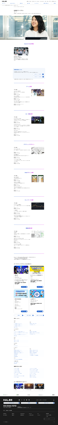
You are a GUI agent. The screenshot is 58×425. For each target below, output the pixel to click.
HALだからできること (12, 3)
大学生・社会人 (37, 1)
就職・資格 (21, 3)
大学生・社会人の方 (22, 413)
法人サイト (30, 413)
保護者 (47, 1)
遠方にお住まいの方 (42, 1)
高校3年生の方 (4, 413)
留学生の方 (13, 413)
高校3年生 (30, 1)
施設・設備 (28, 3)
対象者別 (55, 3)
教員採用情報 (47, 413)
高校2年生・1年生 (34, 1)
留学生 (45, 1)
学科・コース (3, 3)
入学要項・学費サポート (46, 3)
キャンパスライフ (37, 3)
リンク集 (47, 416)
